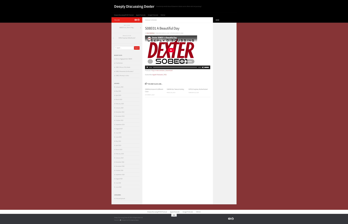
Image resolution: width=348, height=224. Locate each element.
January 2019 (119, 158)
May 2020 (118, 91)
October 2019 (119, 120)
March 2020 (119, 99)
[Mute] (203, 67)
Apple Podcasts (140, 15)
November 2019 (120, 116)
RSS (165, 75)
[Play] (147, 67)
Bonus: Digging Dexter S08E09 (124, 59)
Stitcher (163, 15)
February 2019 (120, 154)
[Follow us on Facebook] (138, 20)
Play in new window (157, 70)
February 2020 (120, 104)
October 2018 (119, 170)
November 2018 (120, 166)
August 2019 (119, 129)
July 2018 (118, 183)
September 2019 (120, 124)
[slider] (206, 67)
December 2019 (120, 112)
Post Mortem (119, 63)
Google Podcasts (153, 15)
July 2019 (118, 133)
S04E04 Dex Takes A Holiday (175, 89)
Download (169, 70)
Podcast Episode (151, 20)
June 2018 (118, 187)
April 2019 (118, 145)
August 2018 (119, 179)
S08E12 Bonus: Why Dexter (123, 67)
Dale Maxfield (151, 33)
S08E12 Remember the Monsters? (124, 71)
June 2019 (118, 137)
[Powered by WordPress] (120, 220)
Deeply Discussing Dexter (134, 6)
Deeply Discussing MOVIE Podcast (124, 15)
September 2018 (120, 174)
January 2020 (119, 108)
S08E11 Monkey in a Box (122, 75)
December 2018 (120, 162)
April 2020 (118, 95)
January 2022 (119, 87)
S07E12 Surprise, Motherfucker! (198, 89)
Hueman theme (134, 220)
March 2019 (119, 149)
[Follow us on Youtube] (135, 20)
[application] (177, 67)
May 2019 (118, 141)
